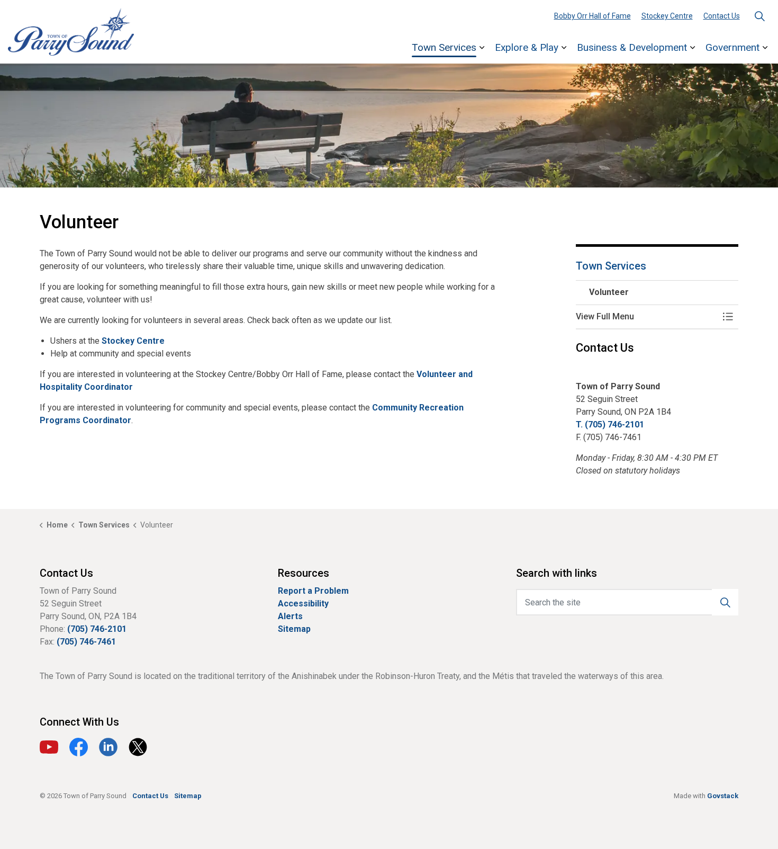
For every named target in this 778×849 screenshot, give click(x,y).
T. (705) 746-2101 (610, 424)
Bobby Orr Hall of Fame (592, 16)
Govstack (722, 796)
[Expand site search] (759, 16)
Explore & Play (526, 47)
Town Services (444, 47)
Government (732, 47)
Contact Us (721, 16)
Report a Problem (313, 591)
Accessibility (303, 603)
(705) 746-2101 (96, 629)
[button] (647, 316)
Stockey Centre (667, 16)
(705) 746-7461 (86, 642)
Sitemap (294, 629)
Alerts (290, 616)
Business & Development (632, 47)
